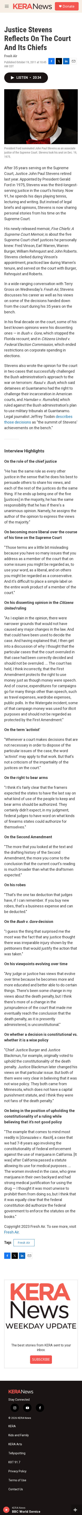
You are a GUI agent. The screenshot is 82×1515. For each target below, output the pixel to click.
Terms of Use (17, 1480)
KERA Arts (15, 1444)
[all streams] (76, 1510)
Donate (68, 6)
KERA (12, 1426)
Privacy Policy (17, 1471)
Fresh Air (11, 1232)
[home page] (32, 6)
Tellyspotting (16, 1453)
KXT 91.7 (14, 1462)
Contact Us (15, 1489)
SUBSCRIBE (41, 1359)
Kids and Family (18, 1435)
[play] (6, 1510)
